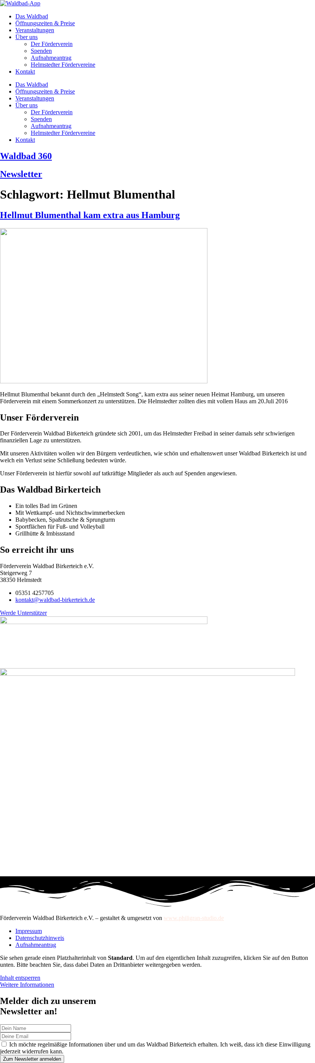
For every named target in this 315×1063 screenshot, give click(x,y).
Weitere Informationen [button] (27, 984)
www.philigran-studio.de (194, 918)
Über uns (26, 37)
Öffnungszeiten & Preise (45, 23)
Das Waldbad (31, 16)
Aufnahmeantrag (51, 57)
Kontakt (25, 71)
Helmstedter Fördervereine (63, 64)
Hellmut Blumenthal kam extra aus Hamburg (90, 215)
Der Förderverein (52, 44)
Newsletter (21, 174)
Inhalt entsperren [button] (20, 977)
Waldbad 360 (26, 156)
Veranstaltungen (34, 30)
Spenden (41, 51)
